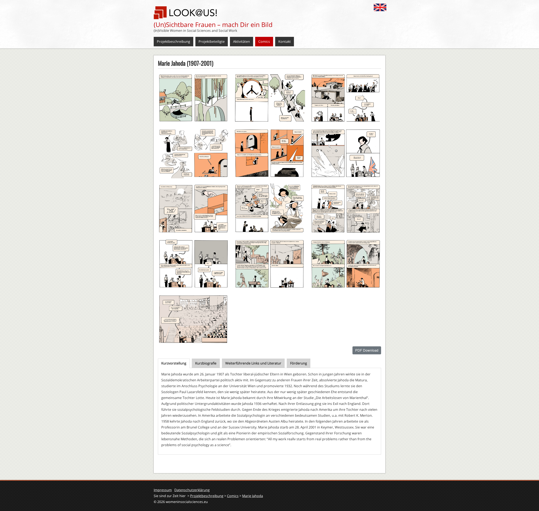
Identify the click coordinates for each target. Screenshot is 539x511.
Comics (264, 41)
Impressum (163, 490)
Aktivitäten (241, 41)
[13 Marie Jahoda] (193, 319)
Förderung (298, 363)
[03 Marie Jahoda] (345, 98)
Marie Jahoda (252, 496)
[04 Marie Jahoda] (193, 153)
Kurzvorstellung (173, 363)
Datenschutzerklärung (192, 490)
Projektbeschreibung (173, 41)
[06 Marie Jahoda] (345, 153)
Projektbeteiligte (212, 41)
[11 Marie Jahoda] (269, 264)
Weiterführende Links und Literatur (253, 363)
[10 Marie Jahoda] (193, 264)
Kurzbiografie (205, 363)
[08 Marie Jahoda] (269, 208)
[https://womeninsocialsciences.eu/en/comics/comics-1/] (381, 7)
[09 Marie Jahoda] (345, 208)
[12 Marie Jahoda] (345, 264)
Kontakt (284, 41)
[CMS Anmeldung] (159, 466)
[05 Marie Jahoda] (269, 153)
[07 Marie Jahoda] (193, 208)
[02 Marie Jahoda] (269, 98)
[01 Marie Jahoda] (193, 98)
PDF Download (366, 350)
